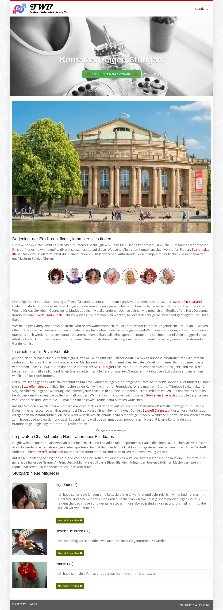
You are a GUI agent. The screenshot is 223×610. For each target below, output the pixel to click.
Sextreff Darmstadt (156, 410)
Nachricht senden (69, 520)
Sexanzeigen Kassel (131, 330)
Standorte (201, 8)
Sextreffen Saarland (187, 302)
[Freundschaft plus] (40, 8)
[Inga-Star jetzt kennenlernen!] (29, 496)
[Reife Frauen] (111, 276)
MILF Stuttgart (104, 367)
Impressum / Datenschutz (194, 604)
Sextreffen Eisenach (160, 395)
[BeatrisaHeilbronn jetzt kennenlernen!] (29, 542)
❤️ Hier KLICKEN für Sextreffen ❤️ (111, 74)
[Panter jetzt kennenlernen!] (29, 575)
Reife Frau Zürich (49, 315)
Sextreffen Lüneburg (36, 386)
